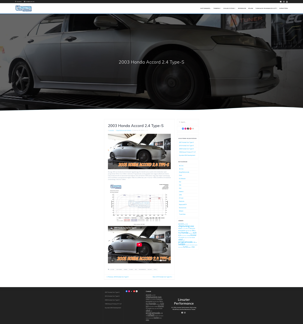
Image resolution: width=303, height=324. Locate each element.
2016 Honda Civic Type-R (186, 145)
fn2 (179, 233)
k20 (194, 232)
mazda (182, 237)
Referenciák (242, 8)
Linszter (111, 130)
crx (183, 228)
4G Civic (181, 166)
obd (136, 269)
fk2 (188, 230)
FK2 (180, 182)
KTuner (181, 198)
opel (184, 240)
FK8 (180, 185)
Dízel (180, 175)
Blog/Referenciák (121, 130)
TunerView (182, 214)
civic (192, 226)
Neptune (181, 201)
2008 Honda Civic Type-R (186, 149)
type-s (155, 269)
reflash (150, 269)
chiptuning (119, 269)
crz (184, 228)
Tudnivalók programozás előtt (266, 8)
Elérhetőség (283, 8)
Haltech (181, 191)
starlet (193, 244)
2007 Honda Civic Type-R (186, 142)
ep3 (186, 230)
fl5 (195, 230)
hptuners (191, 233)
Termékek (216, 8)
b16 (187, 224)
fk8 (193, 230)
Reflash (129, 130)
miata (185, 237)
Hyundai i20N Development (187, 155)
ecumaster (181, 230)
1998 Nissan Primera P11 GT (187, 152)
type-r (189, 247)
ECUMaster (182, 178)
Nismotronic (182, 208)
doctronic (192, 228)
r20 (196, 242)
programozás (142, 269)
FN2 (180, 188)
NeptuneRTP (183, 204)
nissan (193, 237)
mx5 (190, 237)
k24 (179, 235)
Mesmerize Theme (189, 309)
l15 (179, 237)
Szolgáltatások (229, 8)
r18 (194, 242)
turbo (185, 246)
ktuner (131, 269)
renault (187, 244)
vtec (193, 247)
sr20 (190, 244)
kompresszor (184, 235)
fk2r (191, 230)
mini (188, 237)
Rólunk (250, 8)
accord (112, 269)
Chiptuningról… (205, 8)
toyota (195, 244)
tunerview (180, 247)
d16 (188, 228)
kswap (188, 235)
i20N (180, 195)
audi (185, 224)
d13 (187, 228)
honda (125, 269)
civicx (180, 228)
